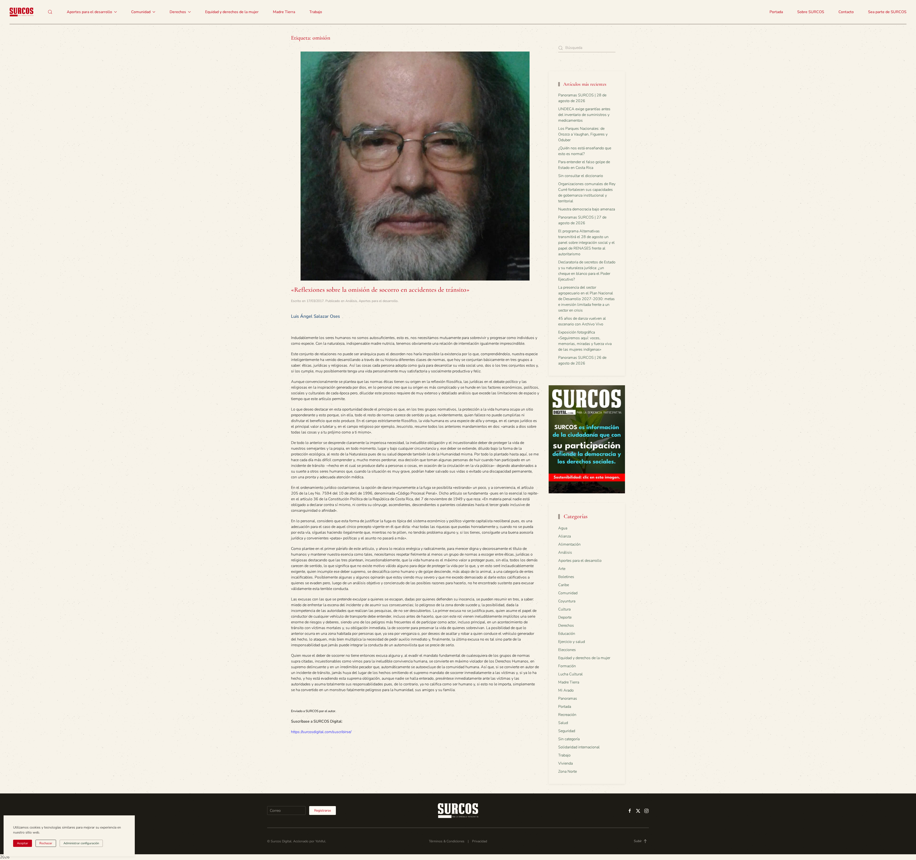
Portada (776, 12)
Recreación (567, 714)
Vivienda (565, 763)
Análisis (351, 301)
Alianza (564, 536)
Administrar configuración (81, 843)
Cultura (564, 609)
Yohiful (320, 841)
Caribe (563, 585)
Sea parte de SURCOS (887, 12)
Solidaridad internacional (579, 747)
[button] (50, 12)
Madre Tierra (284, 12)
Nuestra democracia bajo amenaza (586, 209)
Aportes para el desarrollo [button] (89, 12)
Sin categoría (569, 739)
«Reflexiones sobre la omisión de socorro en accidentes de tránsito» (380, 290)
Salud (563, 722)
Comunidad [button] (141, 12)
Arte (561, 568)
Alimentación (569, 544)
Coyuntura (566, 601)
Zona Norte (567, 771)
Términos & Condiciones (446, 841)
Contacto (846, 12)
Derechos (566, 625)
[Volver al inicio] (21, 12)
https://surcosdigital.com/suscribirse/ (321, 732)
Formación (567, 666)
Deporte (565, 617)
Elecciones (567, 649)
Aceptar (22, 843)
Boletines (566, 576)
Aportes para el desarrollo (378, 301)
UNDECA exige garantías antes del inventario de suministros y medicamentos (584, 114)
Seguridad (566, 731)
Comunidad (568, 593)
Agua (562, 528)
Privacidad (479, 841)
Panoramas (567, 698)
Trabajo (315, 12)
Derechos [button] (178, 12)
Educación (566, 633)
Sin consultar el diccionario (580, 175)
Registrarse (322, 810)
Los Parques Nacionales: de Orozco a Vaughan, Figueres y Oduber (583, 134)
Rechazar (45, 843)
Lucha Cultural (570, 674)
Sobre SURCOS (810, 12)
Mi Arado (566, 690)
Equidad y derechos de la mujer (232, 12)
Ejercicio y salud (571, 641)
